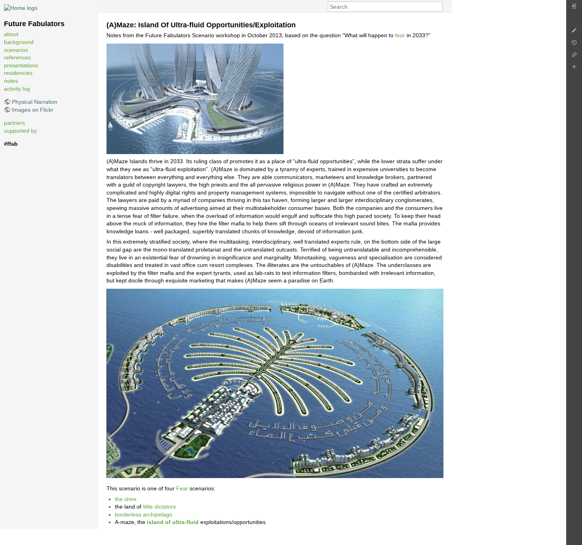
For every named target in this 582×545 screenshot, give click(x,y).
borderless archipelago (143, 514)
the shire (126, 499)
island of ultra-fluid (173, 522)
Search (438, 7)
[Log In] (574, 8)
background (19, 42)
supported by (20, 131)
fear (400, 35)
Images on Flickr (32, 110)
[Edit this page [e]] (574, 32)
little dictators (159, 506)
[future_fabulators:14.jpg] (275, 383)
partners (14, 123)
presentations (21, 65)
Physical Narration (34, 102)
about (11, 34)
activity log (17, 89)
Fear (182, 488)
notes (11, 81)
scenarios (16, 50)
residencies (18, 73)
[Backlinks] (574, 57)
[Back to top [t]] (574, 69)
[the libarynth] (21, 7)
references (17, 57)
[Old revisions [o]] (574, 44)
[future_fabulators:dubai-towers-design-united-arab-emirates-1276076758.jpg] (195, 98)
